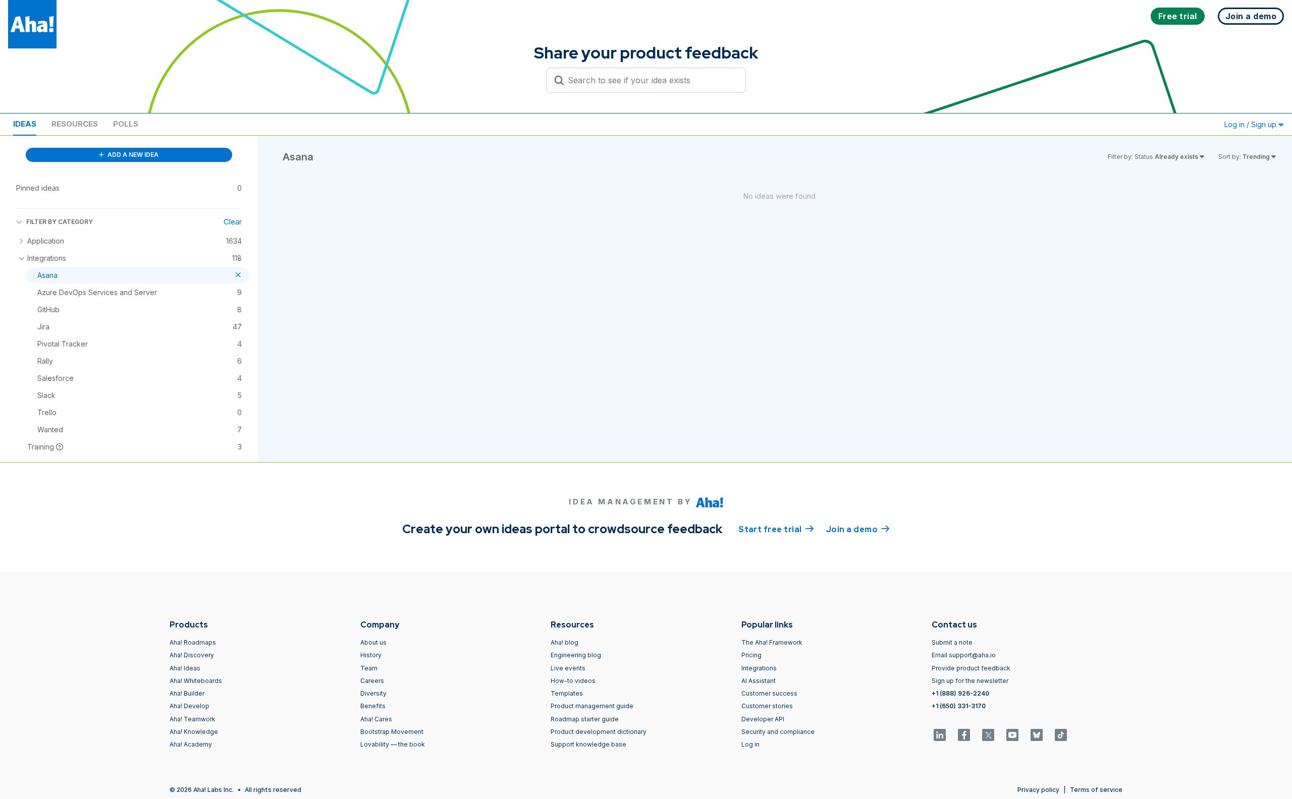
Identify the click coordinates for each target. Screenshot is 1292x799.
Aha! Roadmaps (193, 642)
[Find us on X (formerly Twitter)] (988, 735)
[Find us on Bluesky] (1037, 735)
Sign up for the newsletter (970, 680)
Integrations (759, 668)
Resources (74, 124)
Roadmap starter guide (585, 719)
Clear (233, 221)
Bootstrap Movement (391, 731)
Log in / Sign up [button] (1251, 124)
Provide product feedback (971, 668)
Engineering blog (576, 655)
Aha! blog (564, 642)
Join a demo (858, 529)
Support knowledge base (588, 744)
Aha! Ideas (185, 668)
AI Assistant (758, 680)
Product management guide (592, 706)
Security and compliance (778, 731)
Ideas (24, 124)
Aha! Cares (376, 719)
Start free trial (776, 529)
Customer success (769, 693)
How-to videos (573, 680)
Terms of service (1096, 789)
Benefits (373, 706)
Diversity (373, 693)
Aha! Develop (189, 706)
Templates (567, 693)
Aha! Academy (191, 744)
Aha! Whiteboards (196, 680)
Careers (372, 680)
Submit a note (952, 642)
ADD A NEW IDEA (132, 154)
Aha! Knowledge (194, 731)
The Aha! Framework (771, 642)
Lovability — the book (392, 744)
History (371, 655)
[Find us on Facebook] (964, 735)
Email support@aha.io (964, 655)
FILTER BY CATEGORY (59, 221)
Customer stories (767, 706)
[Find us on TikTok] (1061, 735)
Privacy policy (1038, 789)
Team (369, 668)
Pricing (751, 655)
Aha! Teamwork (193, 719)
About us (373, 642)
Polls (125, 124)
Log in (750, 744)
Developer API (762, 719)
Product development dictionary (599, 731)
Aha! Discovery (192, 655)
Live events (568, 668)
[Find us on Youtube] (1012, 735)
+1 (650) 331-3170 (959, 706)
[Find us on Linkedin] (940, 735)
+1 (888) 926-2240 (960, 693)
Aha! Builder (187, 693)
